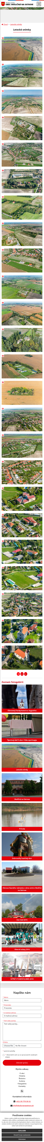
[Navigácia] (39, 4)
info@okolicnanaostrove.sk (23, 1105)
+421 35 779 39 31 (23, 1101)
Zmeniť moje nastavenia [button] (22, 1135)
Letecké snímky (16, 24)
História (22, 1076)
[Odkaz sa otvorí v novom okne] (22, 1091)
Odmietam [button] (22, 1139)
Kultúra (22, 1081)
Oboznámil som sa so (21, 1056)
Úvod (5, 24)
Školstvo (22, 1078)
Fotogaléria (22, 1084)
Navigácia (6, 3)
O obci (22, 1073)
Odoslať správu (22, 1063)
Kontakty (22, 1086)
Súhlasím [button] (22, 1131)
